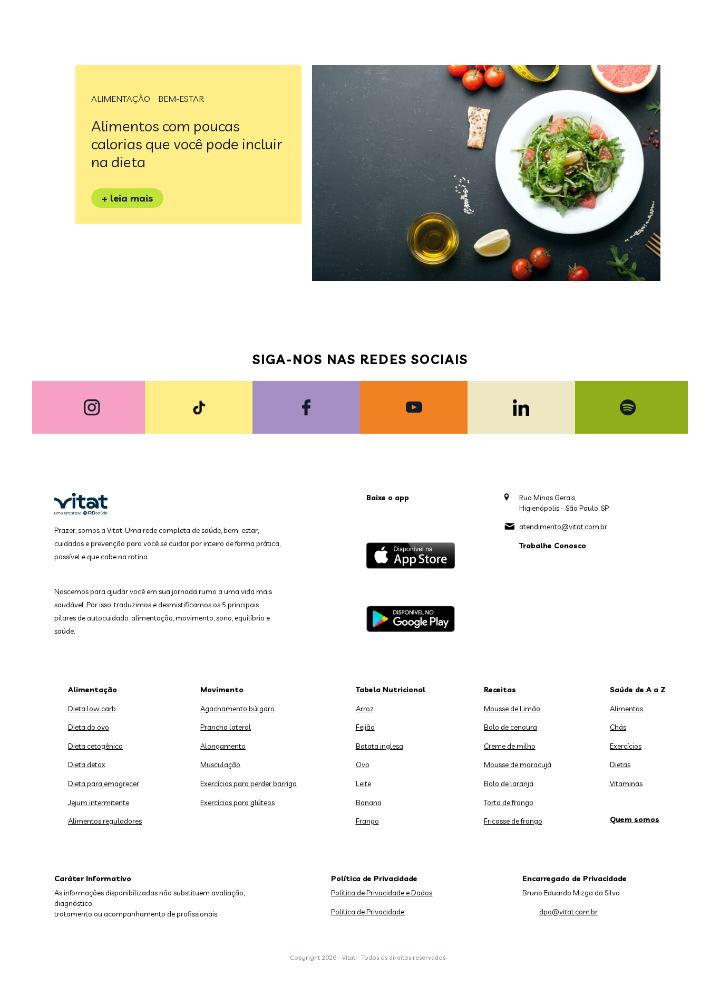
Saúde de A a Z (638, 689)
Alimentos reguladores (105, 821)
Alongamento (223, 746)
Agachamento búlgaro (237, 708)
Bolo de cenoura (510, 727)
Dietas (620, 764)
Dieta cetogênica (95, 746)
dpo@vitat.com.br (568, 911)
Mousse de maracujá (517, 764)
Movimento (222, 689)
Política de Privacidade (367, 911)
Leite (363, 783)
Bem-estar (181, 98)
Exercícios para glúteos (237, 802)
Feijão (365, 727)
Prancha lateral (225, 727)
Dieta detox (86, 764)
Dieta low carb (92, 708)
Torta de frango (508, 802)
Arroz (365, 708)
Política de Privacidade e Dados (381, 892)
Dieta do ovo (88, 727)
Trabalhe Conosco (552, 545)
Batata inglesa (379, 746)
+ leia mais (127, 198)
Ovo (362, 764)
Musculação (220, 764)
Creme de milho (510, 746)
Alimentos (626, 708)
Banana (369, 802)
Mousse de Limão (512, 708)
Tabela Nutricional (390, 689)
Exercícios (625, 746)
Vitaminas (626, 783)
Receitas (500, 689)
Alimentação (120, 98)
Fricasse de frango (513, 821)
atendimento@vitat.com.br (563, 526)
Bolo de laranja (508, 783)
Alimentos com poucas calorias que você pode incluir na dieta (187, 144)
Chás (618, 727)
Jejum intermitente (98, 802)
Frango (367, 821)
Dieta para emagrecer (103, 783)
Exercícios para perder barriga (248, 783)
